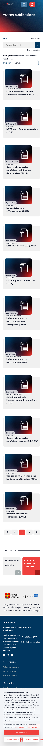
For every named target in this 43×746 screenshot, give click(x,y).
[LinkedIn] (8, 655)
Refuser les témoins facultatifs (32, 740)
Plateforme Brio (10, 675)
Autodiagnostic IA (11, 667)
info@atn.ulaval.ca (32, 642)
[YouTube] (12, 655)
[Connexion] (32, 4)
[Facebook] (4, 655)
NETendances (9, 671)
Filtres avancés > (33, 50)
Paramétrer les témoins (14, 740)
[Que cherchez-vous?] (21, 45)
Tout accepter (21, 732)
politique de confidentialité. (26, 727)
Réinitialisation (35, 38)
